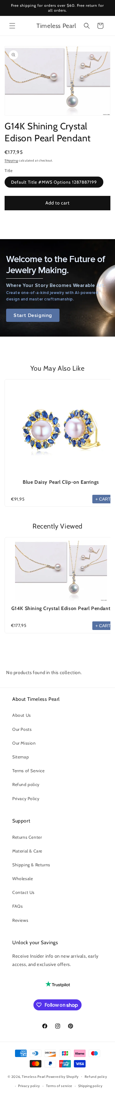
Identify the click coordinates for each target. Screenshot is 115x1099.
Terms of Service (28, 770)
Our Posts (22, 729)
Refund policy (26, 784)
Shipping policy (90, 1086)
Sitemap (20, 757)
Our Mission (24, 743)
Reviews (20, 920)
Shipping (11, 160)
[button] (12, 25)
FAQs (17, 906)
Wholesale (22, 878)
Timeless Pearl (34, 1076)
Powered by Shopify (62, 1076)
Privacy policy (29, 1086)
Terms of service (59, 1086)
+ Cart (103, 499)
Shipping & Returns (31, 865)
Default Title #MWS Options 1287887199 (54, 182)
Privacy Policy (25, 798)
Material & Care (27, 851)
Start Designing (32, 315)
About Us (21, 715)
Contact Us (23, 892)
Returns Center (27, 837)
